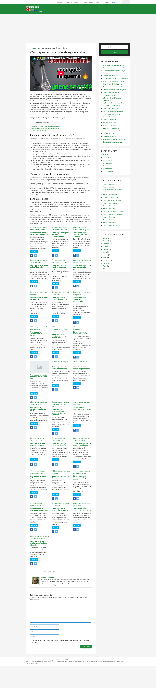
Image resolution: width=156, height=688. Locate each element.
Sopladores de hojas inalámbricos (114, 103)
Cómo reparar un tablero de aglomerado (79, 299)
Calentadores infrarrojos (111, 108)
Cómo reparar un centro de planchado (81, 368)
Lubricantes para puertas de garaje (114, 90)
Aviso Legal (68, 2)
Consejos (59, 2)
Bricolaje (106, 155)
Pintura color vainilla (109, 206)
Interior (91, 7)
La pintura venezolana (110, 197)
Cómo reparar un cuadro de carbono (80, 333)
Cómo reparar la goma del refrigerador (39, 266)
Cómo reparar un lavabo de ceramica (60, 509)
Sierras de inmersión (109, 120)
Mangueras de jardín (109, 122)
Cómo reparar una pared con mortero (59, 368)
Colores (57, 7)
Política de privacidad (80, 2)
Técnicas (108, 7)
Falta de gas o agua (39, 130)
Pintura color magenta (110, 195)
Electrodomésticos (109, 171)
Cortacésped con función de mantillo (115, 78)
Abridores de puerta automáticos (114, 81)
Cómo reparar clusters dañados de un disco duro (39, 376)
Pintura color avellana (110, 203)
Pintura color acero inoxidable (113, 214)
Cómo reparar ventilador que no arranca (37, 334)
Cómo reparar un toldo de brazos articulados (39, 233)
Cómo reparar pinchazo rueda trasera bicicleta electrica (58, 412)
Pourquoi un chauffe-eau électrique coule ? (45, 126)
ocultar (53, 122)
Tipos (116, 7)
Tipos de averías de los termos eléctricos (45, 128)
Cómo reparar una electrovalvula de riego (59, 267)
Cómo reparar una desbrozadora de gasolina (80, 234)
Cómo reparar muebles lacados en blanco (82, 444)
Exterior (74, 7)
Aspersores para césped (111, 128)
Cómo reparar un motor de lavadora (59, 298)
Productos (106, 260)
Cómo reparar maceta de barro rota (60, 477)
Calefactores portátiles (110, 76)
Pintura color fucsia (109, 209)
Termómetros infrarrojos (111, 117)
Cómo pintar (107, 157)
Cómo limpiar (107, 166)
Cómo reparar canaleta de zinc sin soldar (38, 409)
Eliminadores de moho (110, 95)
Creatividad (106, 244)
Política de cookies (94, 2)
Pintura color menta (109, 223)
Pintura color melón (109, 217)
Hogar (83, 7)
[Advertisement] (78, 26)
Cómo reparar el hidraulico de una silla (39, 509)
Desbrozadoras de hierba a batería (114, 139)
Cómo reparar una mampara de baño (59, 444)
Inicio (33, 48)
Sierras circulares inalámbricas (113, 111)
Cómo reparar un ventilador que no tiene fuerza (59, 336)
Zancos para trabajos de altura (113, 142)
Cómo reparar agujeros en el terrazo (82, 408)
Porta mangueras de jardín (111, 114)
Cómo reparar (107, 160)
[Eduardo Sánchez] (35, 584)
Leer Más (34, 251)
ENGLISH (114, 2)
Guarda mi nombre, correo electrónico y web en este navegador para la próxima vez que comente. (59, 641)
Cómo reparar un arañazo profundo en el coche (38, 543)
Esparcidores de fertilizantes (112, 84)
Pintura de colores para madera (113, 211)
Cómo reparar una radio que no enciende (82, 509)
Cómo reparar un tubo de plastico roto (82, 266)
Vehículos (125, 7)
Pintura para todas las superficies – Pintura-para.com (42, 660)
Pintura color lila (108, 220)
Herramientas (107, 169)
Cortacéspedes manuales (111, 106)
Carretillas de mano (109, 136)
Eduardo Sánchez (48, 577)
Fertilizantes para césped (111, 131)
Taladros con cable (109, 134)
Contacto (105, 2)
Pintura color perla (109, 184)
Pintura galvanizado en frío (112, 200)
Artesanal (47, 7)
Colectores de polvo (110, 125)
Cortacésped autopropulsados (113, 87)
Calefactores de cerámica (111, 92)
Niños (99, 7)
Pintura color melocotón (111, 225)
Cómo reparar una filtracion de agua (37, 444)
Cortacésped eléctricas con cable (114, 68)
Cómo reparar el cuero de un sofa (39, 298)
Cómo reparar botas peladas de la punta (38, 477)
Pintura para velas (109, 187)
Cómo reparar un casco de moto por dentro (80, 478)
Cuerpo (65, 7)
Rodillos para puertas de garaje (113, 65)
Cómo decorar (107, 163)
